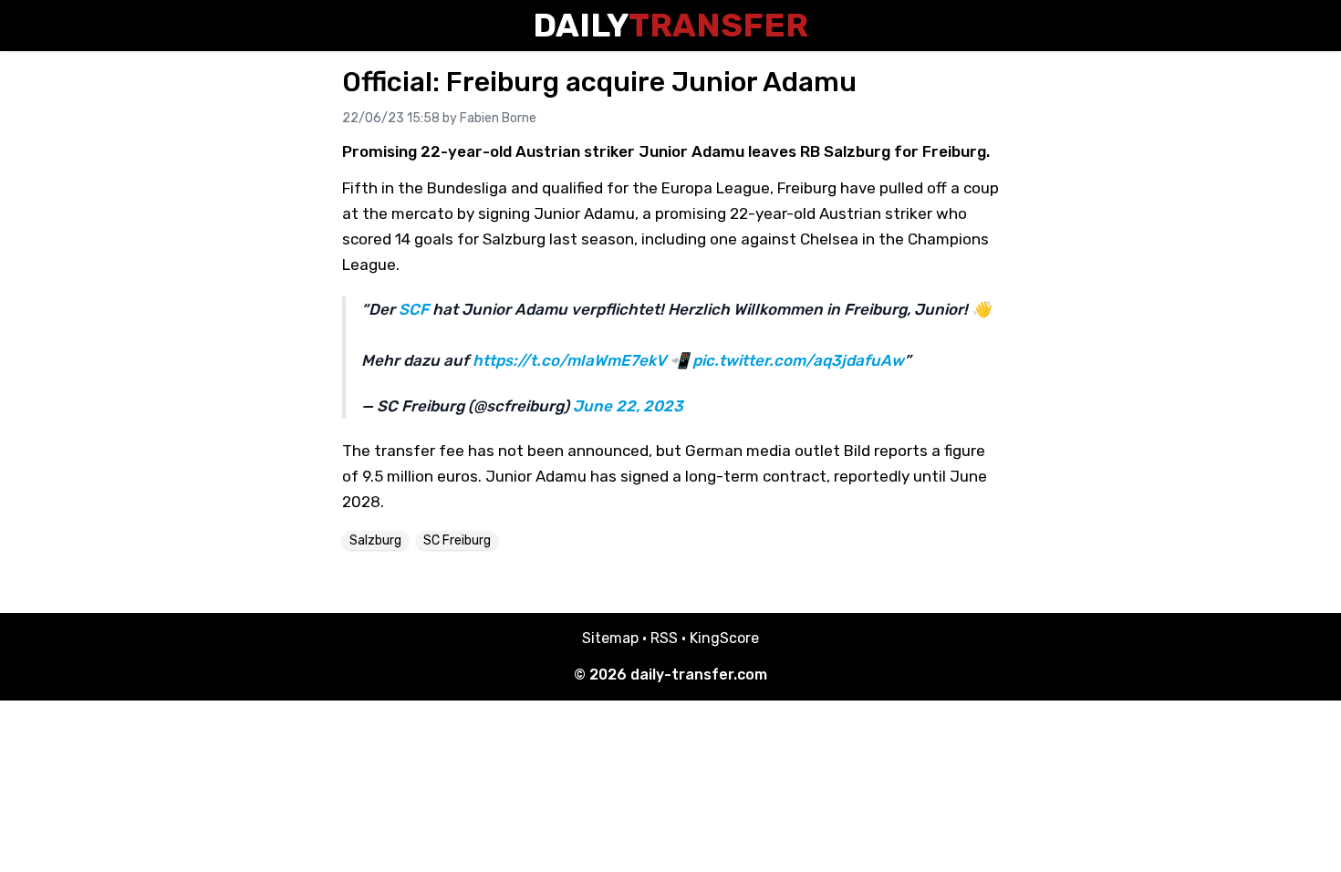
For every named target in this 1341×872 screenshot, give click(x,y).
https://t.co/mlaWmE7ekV (569, 360)
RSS (664, 638)
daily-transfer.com (698, 674)
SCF (414, 309)
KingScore (724, 638)
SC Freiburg (457, 540)
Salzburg (375, 540)
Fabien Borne (498, 118)
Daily (670, 25)
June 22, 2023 (628, 406)
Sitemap (610, 638)
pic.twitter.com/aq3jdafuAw (798, 360)
